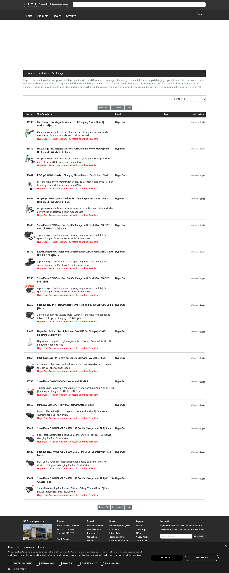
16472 (30, 149)
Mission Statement (95, 526)
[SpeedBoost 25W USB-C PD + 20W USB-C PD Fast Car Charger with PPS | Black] (30, 466)
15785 (30, 381)
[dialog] (114, 557)
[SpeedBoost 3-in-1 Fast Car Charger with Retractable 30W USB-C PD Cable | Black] (30, 319)
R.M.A (138, 533)
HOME (29, 16)
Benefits (90, 541)
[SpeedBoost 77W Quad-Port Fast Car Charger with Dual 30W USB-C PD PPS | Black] (30, 293)
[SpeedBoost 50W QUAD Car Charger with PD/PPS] (30, 396)
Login (202, 122)
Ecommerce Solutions (119, 541)
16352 (30, 252)
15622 (30, 478)
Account (71, 16)
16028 (30, 331)
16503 (30, 122)
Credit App (141, 529)
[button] (77, 569)
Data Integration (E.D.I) (119, 526)
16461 (30, 175)
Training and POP (117, 537)
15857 (30, 358)
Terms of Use (141, 541)
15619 (30, 428)
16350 (30, 278)
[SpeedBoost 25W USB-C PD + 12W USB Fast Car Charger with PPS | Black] (30, 443)
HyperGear (120, 122)
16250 (30, 305)
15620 (30, 452)
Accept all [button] (167, 557)
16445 (30, 225)
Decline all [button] (202, 557)
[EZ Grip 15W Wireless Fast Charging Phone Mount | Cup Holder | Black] (30, 189)
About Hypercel (94, 529)
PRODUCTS (42, 16)
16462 (30, 198)
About (57, 16)
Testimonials (92, 533)
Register (139, 526)
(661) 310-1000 (67, 529)
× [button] (225, 546)
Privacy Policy (142, 537)
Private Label (115, 533)
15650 (30, 405)
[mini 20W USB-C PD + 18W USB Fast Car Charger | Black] (30, 419)
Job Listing (92, 537)
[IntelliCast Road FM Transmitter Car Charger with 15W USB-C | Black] (30, 372)
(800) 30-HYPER (72, 526)
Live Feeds (114, 529)
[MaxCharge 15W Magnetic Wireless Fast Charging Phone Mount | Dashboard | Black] (30, 136)
